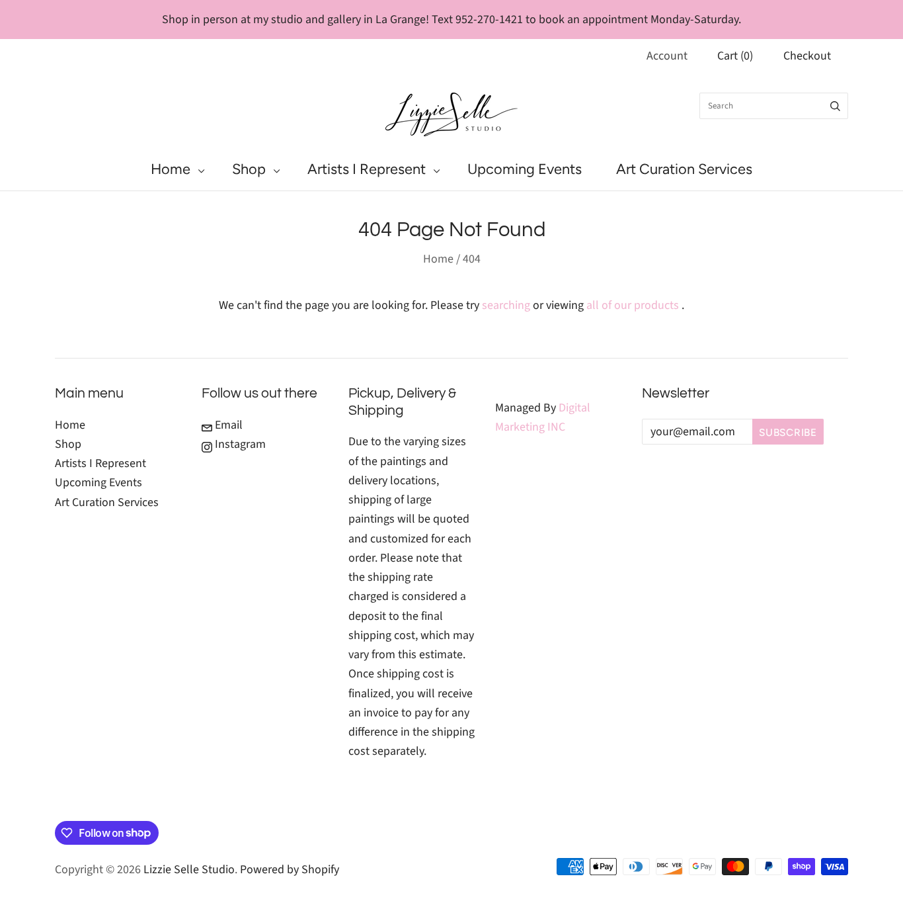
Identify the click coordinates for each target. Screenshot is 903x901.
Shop (249, 168)
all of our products (632, 305)
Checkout (807, 56)
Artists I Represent (366, 168)
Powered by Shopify (289, 869)
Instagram (239, 444)
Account (667, 56)
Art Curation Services (684, 168)
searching (506, 305)
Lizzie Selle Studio (189, 869)
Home (170, 168)
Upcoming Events (524, 168)
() (735, 56)
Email (227, 425)
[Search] (835, 106)
